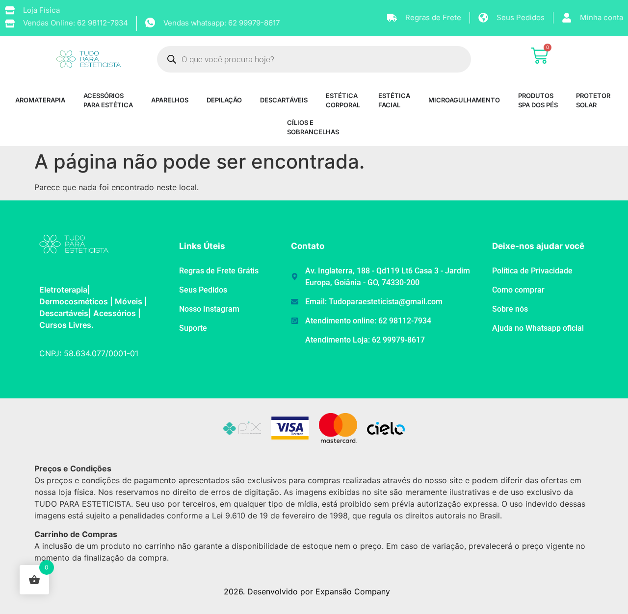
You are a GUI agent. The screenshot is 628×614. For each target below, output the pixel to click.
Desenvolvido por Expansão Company (318, 591)
